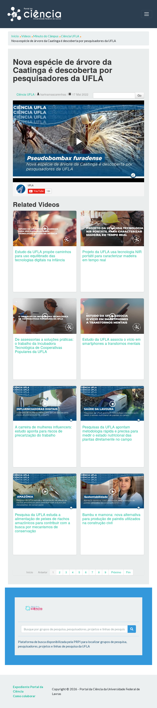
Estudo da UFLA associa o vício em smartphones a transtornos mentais (111, 341)
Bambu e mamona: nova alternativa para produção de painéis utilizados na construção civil (111, 518)
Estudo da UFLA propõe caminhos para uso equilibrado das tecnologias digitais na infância (43, 255)
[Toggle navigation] (146, 14)
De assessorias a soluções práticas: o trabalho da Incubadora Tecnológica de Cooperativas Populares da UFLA (44, 345)
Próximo (116, 572)
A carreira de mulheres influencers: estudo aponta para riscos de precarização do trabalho (43, 431)
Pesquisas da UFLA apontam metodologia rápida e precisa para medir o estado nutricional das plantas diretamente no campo (110, 433)
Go (139, 95)
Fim (128, 572)
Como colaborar (24, 696)
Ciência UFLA (25, 94)
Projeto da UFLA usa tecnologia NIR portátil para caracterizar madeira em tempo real (112, 255)
